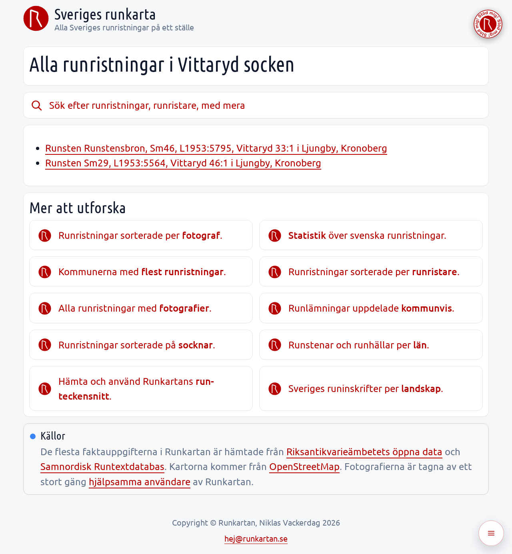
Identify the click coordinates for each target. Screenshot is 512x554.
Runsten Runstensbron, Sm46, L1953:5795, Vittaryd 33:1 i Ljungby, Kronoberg (216, 148)
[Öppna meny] (491, 533)
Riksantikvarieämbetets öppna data (364, 451)
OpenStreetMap (304, 466)
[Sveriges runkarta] (36, 18)
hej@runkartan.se (256, 538)
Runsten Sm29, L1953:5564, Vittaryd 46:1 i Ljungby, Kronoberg (183, 162)
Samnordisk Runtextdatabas (102, 466)
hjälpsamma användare (139, 481)
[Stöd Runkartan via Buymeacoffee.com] (488, 24)
